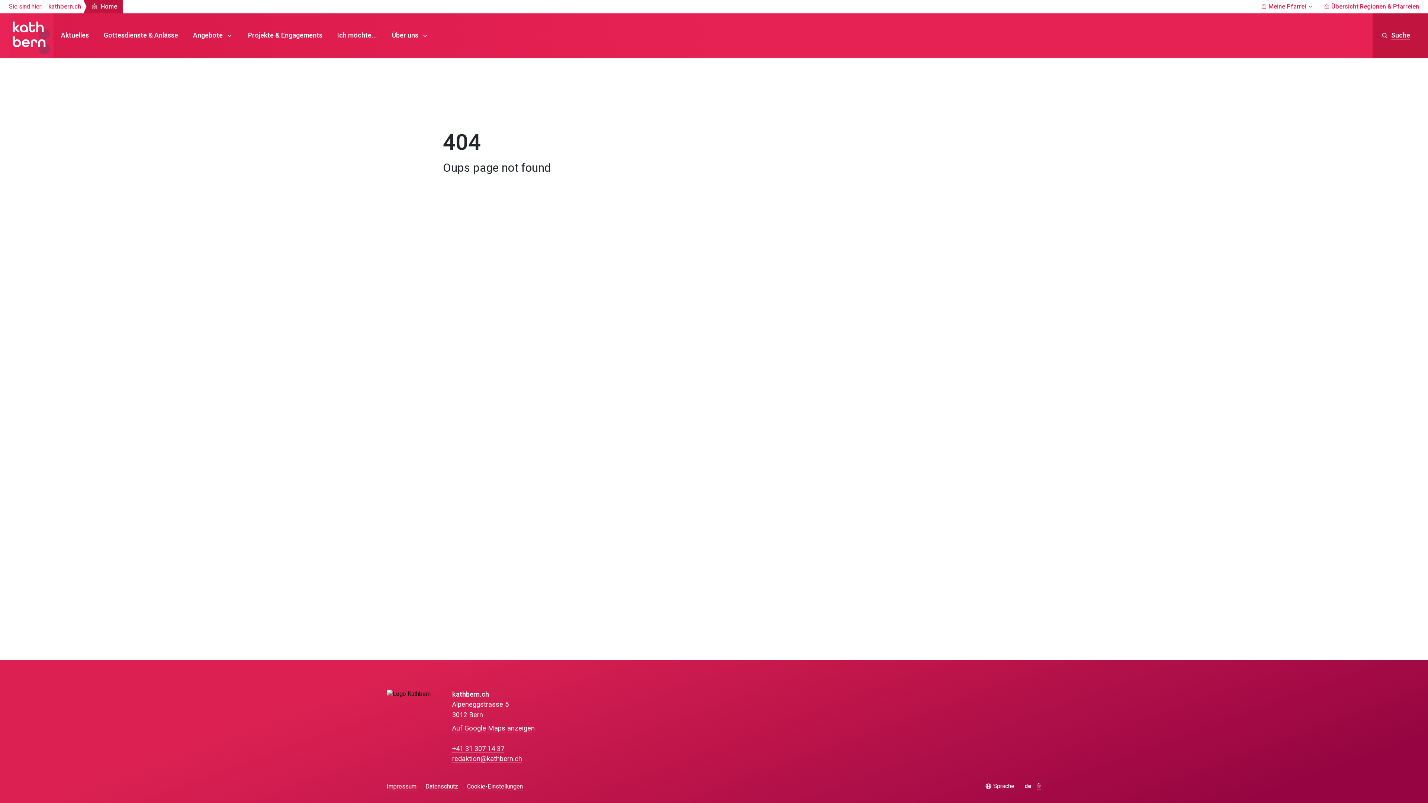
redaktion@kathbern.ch (487, 759)
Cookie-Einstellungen (495, 787)
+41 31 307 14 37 (478, 749)
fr (1039, 786)
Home (458, 110)
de (1028, 786)
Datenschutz (441, 786)
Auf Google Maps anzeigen (493, 728)
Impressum (401, 786)
